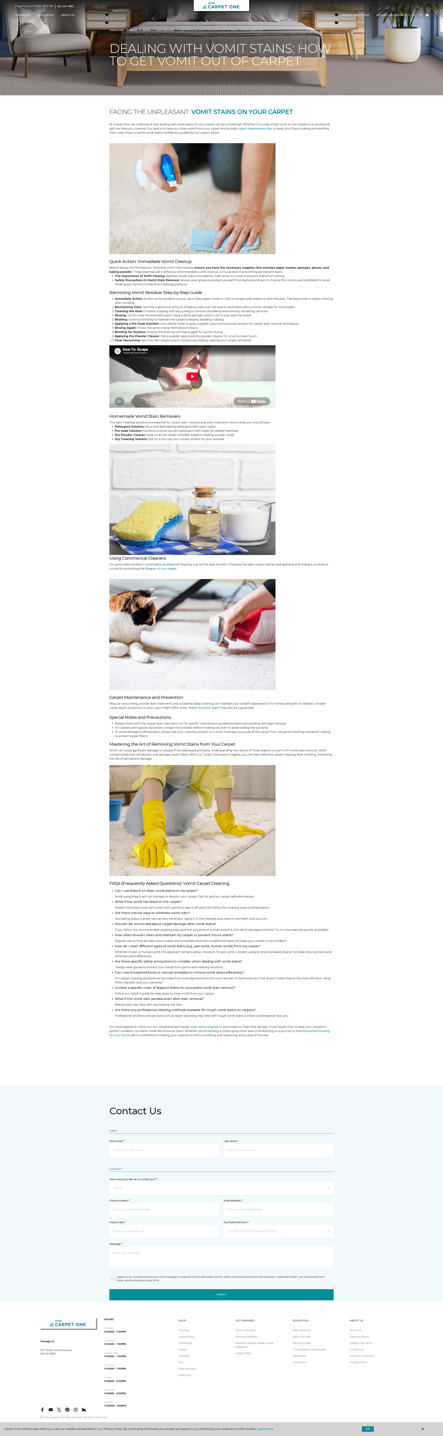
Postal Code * (117, 1222)
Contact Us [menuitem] (357, 1349)
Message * (115, 1244)
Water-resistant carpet (204, 707)
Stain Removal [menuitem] (302, 1330)
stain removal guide (204, 1027)
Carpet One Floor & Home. (66, 1417)
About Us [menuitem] (355, 1330)
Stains (146, 30)
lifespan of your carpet (161, 568)
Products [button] (22, 15)
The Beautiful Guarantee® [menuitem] (309, 1349)
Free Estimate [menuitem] (187, 1368)
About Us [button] (67, 15)
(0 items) (427, 15)
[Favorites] (420, 15)
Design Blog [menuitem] (243, 1353)
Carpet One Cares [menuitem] (361, 1343)
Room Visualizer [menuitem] (246, 1330)
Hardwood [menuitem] (184, 1343)
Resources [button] (46, 15)
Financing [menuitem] (184, 1375)
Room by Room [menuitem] (359, 1336)
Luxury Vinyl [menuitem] (186, 1336)
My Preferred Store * (236, 1222)
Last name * (231, 1141)
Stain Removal (165, 30)
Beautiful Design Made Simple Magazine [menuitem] (254, 1345)
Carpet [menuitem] (182, 1349)
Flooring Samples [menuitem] (246, 1336)
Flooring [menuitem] (183, 1330)
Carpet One (116, 30)
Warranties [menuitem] (299, 1355)
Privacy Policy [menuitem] (358, 1362)
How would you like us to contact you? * (133, 1179)
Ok (368, 1428)
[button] (414, 15)
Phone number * (119, 1200)
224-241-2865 (65, 6)
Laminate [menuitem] (184, 1355)
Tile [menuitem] (180, 1362)
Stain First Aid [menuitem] (301, 1336)
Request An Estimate (391, 15)
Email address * (233, 1200)
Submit (221, 1294)
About (133, 30)
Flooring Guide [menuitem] (302, 1343)
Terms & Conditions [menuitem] (362, 1355)
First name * (116, 1141)
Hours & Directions (355, 15)
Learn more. (265, 1429)
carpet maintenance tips (255, 128)
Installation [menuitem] (300, 1362)
